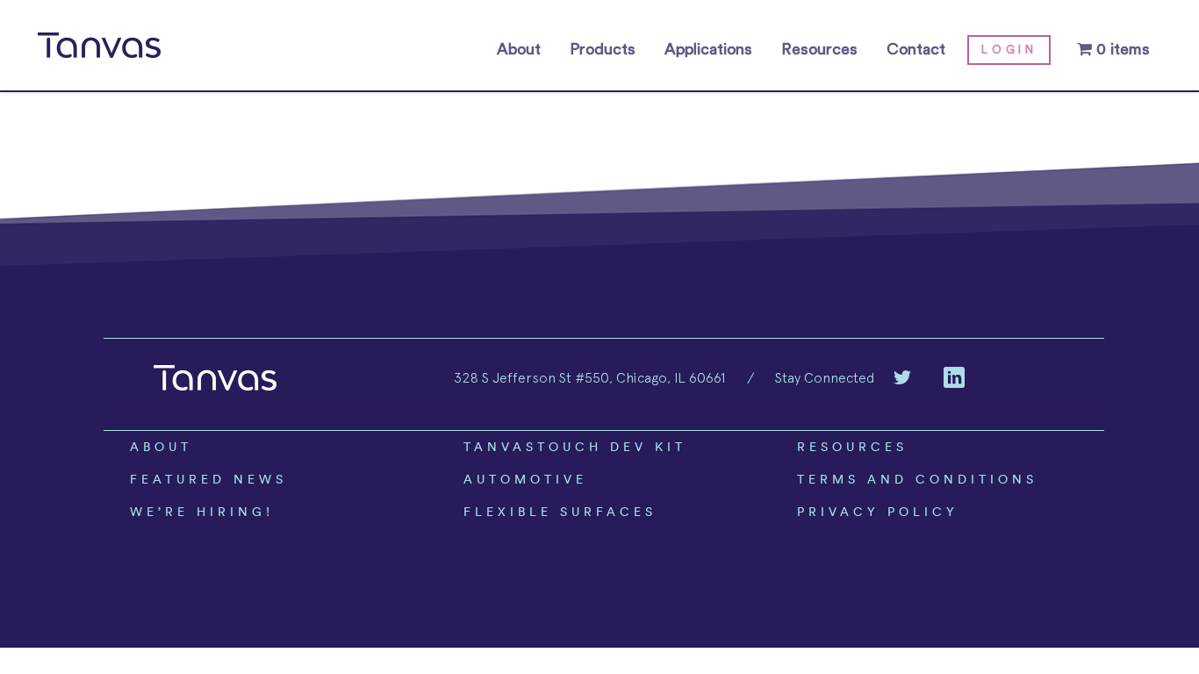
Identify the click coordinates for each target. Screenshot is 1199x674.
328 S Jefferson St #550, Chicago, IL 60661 (589, 377)
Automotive (525, 479)
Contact (916, 49)
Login (1009, 49)
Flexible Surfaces (560, 512)
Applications (708, 49)
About (519, 49)
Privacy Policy (877, 512)
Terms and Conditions (917, 479)
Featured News (208, 479)
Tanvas (99, 45)
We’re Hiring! (202, 512)
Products (602, 49)
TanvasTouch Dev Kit (574, 447)
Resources (819, 49)
